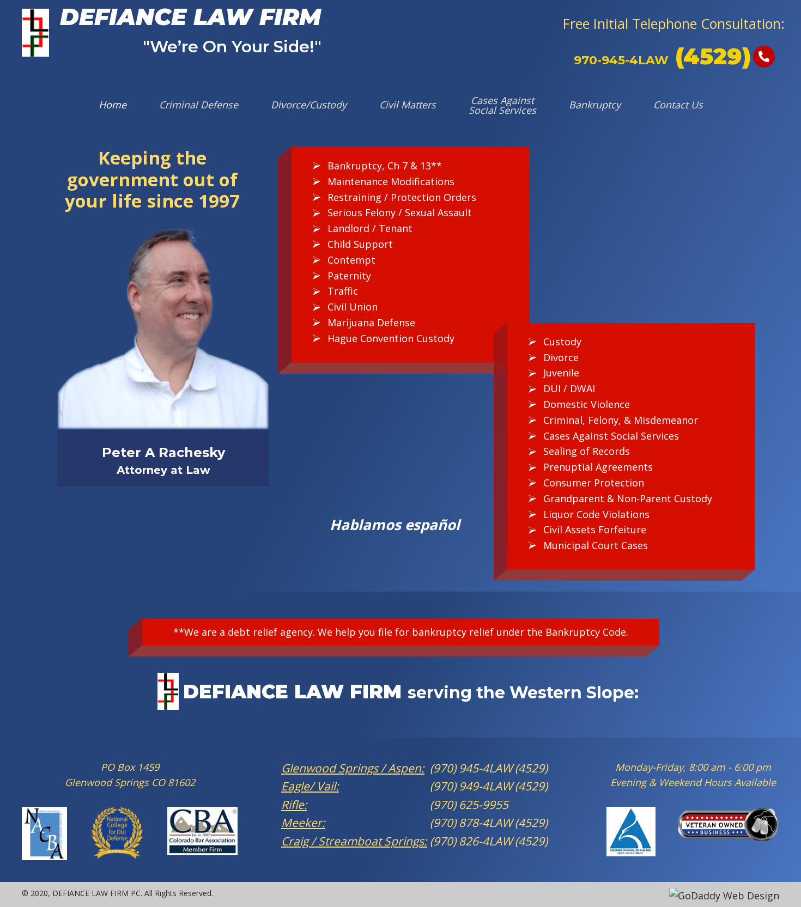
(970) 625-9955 (467, 804)
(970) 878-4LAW (471, 822)
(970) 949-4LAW (471, 786)
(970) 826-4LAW (471, 841)
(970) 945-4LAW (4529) (487, 768)
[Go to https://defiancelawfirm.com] (171, 32)
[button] (673, 23)
